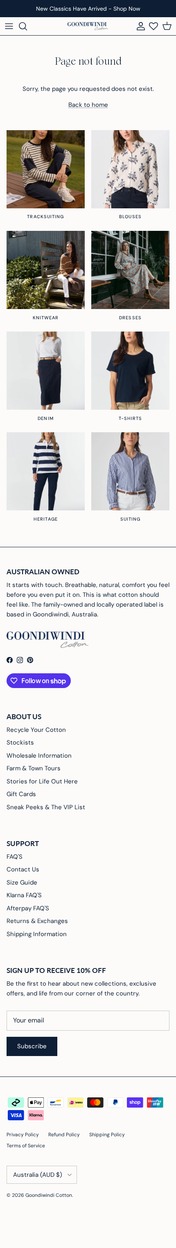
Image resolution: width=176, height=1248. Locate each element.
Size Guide (22, 882)
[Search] (27, 26)
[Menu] (9, 26)
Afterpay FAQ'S (28, 908)
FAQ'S (15, 857)
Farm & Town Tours (34, 768)
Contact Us (23, 869)
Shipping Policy (107, 1134)
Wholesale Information (39, 756)
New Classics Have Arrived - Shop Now (88, 8)
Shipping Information (37, 934)
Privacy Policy (23, 1134)
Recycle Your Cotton (36, 730)
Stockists (20, 742)
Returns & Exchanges (37, 921)
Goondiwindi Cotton (48, 1195)
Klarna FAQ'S (24, 895)
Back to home (88, 105)
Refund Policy (64, 1134)
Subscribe (32, 1046)
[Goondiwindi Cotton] (88, 26)
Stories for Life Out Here (42, 781)
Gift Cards (21, 794)
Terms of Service (26, 1145)
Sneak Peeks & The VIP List (46, 807)
